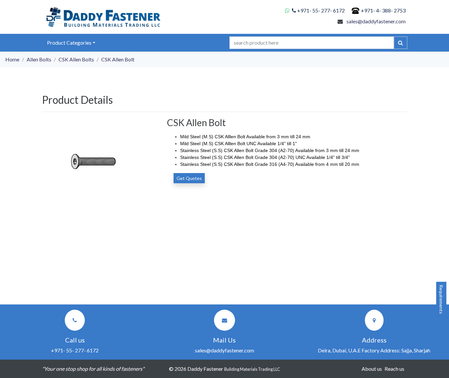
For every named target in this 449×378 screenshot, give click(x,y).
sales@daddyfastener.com (376, 21)
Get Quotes (189, 178)
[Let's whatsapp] (288, 10)
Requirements (441, 299)
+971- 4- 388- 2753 (383, 10)
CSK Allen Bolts (76, 59)
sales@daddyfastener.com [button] (224, 350)
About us (372, 369)
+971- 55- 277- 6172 (321, 10)
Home (12, 59)
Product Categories (69, 42)
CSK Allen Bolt (117, 59)
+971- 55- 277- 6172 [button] (75, 350)
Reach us (394, 369)
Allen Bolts (39, 59)
